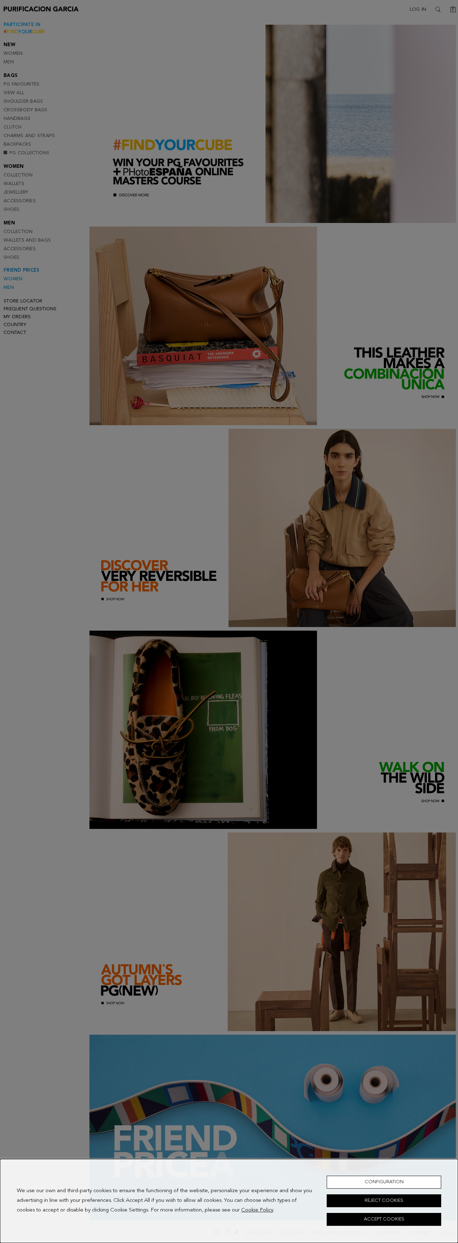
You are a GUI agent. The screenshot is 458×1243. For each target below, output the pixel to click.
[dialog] (229, 1201)
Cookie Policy (257, 1210)
